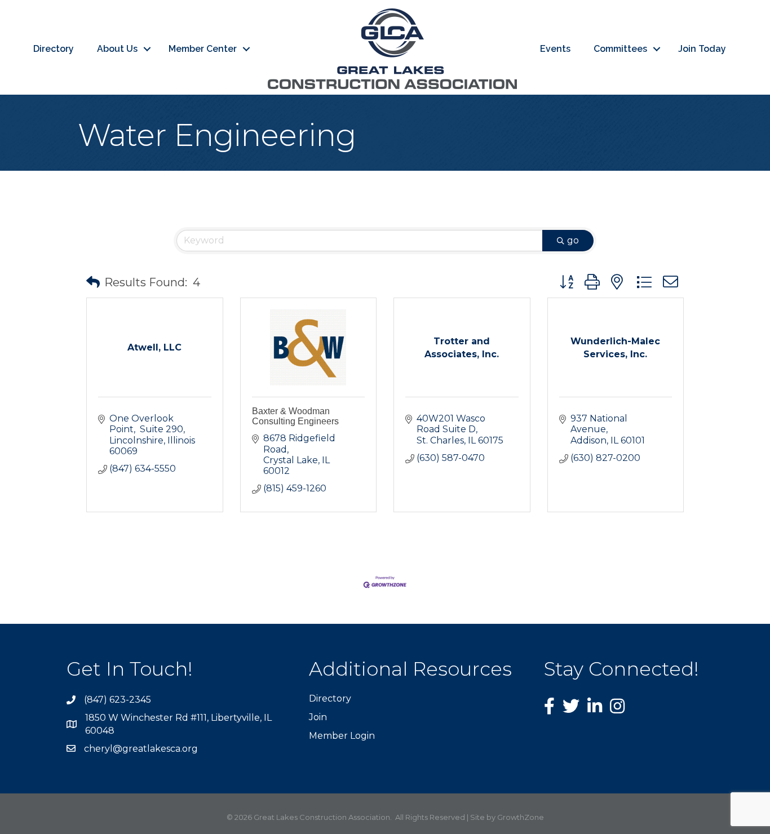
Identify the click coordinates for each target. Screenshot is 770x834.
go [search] (573, 240)
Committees (620, 48)
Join (318, 717)
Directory (53, 48)
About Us (117, 48)
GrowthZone (520, 817)
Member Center (203, 48)
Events (555, 48)
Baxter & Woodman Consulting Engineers (295, 416)
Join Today (702, 48)
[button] (93, 282)
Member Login (342, 735)
